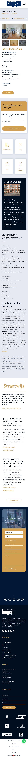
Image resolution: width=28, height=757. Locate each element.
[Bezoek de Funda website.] (21, 717)
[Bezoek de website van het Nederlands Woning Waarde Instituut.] (7, 735)
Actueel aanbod (14, 500)
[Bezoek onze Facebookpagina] (3, 631)
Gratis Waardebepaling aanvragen (14, 128)
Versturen (10, 568)
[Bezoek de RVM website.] (7, 726)
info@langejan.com (6, 677)
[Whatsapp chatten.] (24, 741)
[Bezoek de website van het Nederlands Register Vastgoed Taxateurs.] (21, 735)
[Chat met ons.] (14, 631)
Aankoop (6, 645)
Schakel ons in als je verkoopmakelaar (9, 448)
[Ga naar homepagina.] (14, 4)
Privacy (14, 749)
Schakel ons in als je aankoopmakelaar (9, 489)
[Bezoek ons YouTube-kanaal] (8, 631)
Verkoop (6, 647)
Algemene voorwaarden (14, 746)
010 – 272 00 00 (6, 676)
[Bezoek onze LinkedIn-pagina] (11, 631)
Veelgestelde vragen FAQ (10, 655)
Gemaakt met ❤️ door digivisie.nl (14, 755)
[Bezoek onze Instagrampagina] (6, 631)
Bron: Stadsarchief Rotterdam (11, 408)
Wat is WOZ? (7, 652)
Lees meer (4, 351)
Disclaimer (14, 743)
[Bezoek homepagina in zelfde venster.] (8, 612)
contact (8, 93)
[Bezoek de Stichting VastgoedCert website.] (21, 726)
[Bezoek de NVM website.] (7, 717)
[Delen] (6, 599)
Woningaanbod (7, 642)
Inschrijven (9, 707)
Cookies (14, 752)
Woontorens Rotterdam (9, 657)
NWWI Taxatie (7, 650)
